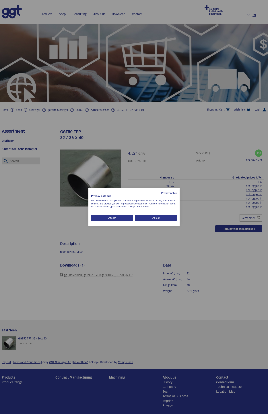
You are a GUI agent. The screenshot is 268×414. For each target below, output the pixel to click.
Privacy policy (169, 193)
